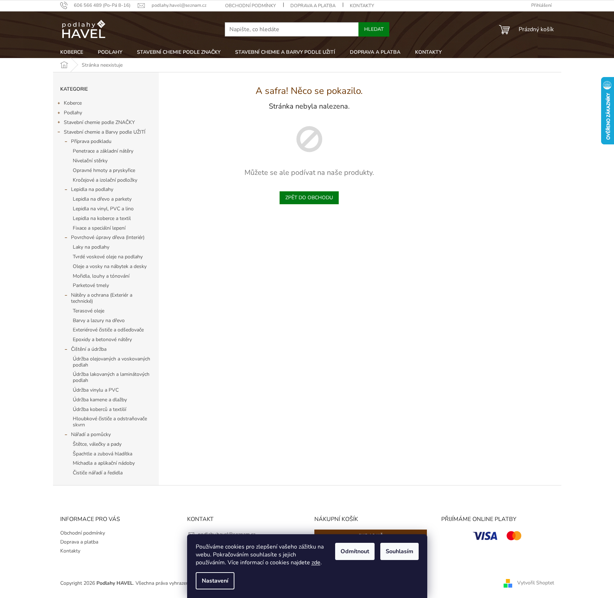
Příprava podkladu (91, 141)
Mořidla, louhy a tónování (101, 276)
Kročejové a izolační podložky (105, 180)
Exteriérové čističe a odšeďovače (108, 329)
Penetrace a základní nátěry (103, 151)
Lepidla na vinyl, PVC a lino (103, 208)
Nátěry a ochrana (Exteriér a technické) (101, 298)
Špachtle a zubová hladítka (102, 453)
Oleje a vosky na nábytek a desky (110, 266)
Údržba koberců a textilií (99, 409)
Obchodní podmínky (250, 6)
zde (315, 562)
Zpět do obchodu (309, 197)
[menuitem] (71, 52)
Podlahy (73, 112)
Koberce (73, 103)
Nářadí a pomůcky (91, 434)
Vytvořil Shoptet (535, 582)
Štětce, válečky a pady (97, 444)
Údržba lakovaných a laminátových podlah (111, 377)
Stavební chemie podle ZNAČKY (99, 122)
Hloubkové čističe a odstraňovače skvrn (110, 421)
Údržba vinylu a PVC (96, 390)
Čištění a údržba (88, 349)
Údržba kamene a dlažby (100, 399)
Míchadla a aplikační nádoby (104, 463)
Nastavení (215, 581)
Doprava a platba (312, 6)
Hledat (374, 29)
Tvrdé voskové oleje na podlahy (108, 256)
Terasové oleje (88, 310)
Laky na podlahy (91, 247)
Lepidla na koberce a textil (102, 218)
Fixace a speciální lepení (99, 228)
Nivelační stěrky (90, 160)
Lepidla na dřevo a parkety (102, 199)
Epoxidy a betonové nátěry (102, 339)
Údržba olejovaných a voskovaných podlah (111, 361)
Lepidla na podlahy (92, 189)
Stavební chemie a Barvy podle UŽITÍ (105, 132)
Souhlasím (399, 551)
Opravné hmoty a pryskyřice (104, 170)
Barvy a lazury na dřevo (99, 320)
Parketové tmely (91, 285)
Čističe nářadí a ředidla (98, 472)
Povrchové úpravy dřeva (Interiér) (107, 237)
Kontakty (362, 6)
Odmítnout (355, 551)
